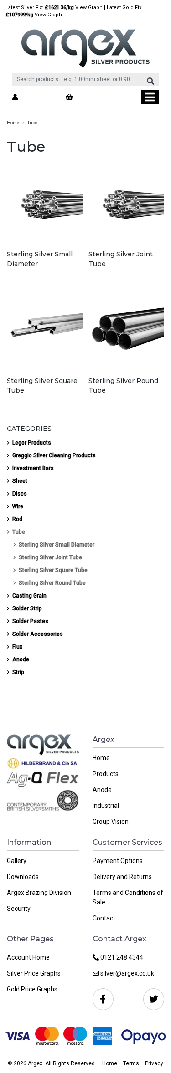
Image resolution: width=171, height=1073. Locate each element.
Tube (18, 532)
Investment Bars (33, 468)
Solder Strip (27, 608)
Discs (19, 494)
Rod (17, 519)
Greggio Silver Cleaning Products (54, 455)
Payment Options (118, 860)
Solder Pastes (30, 621)
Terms (131, 1063)
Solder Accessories (37, 634)
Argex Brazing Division (39, 892)
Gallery (16, 860)
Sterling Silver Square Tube (53, 570)
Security (19, 908)
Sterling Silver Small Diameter (56, 545)
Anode (20, 659)
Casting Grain (29, 596)
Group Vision (111, 821)
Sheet (19, 481)
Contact (104, 918)
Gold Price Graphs (32, 989)
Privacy (154, 1063)
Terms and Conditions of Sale (128, 897)
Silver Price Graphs (34, 973)
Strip (18, 672)
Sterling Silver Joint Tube (50, 557)
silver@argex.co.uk (126, 973)
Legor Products (31, 442)
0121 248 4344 (121, 957)
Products (106, 773)
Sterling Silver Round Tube (52, 583)
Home (13, 122)
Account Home (28, 957)
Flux (17, 647)
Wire (17, 506)
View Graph (89, 7)
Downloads (23, 876)
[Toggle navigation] (150, 97)
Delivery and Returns (122, 876)
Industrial (106, 805)
